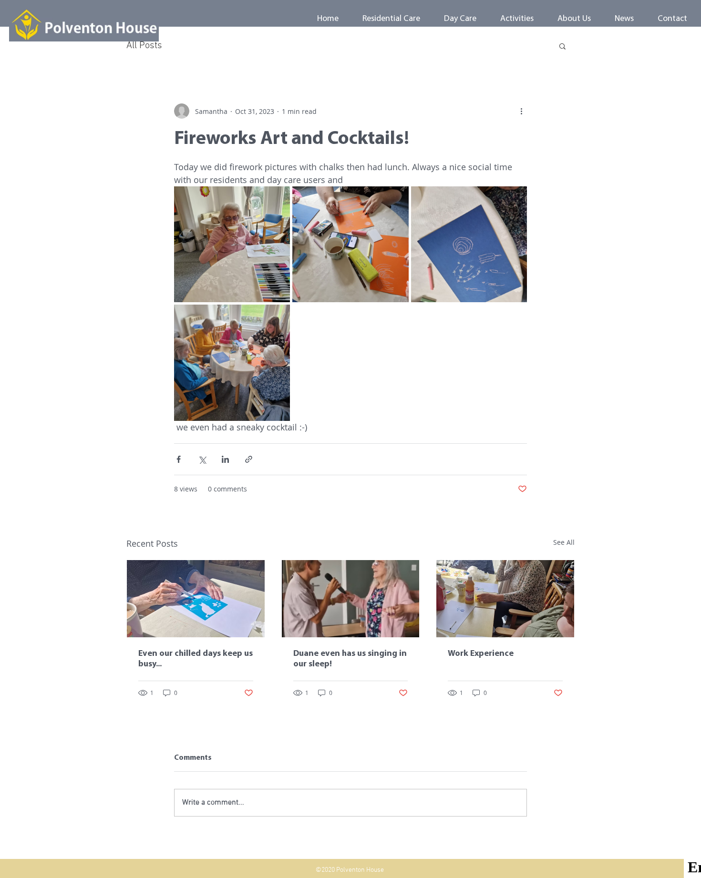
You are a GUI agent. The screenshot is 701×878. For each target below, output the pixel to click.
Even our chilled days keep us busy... (195, 659)
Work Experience (481, 654)
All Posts (144, 45)
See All (564, 542)
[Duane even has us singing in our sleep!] (351, 598)
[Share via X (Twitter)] (201, 459)
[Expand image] (232, 244)
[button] (562, 46)
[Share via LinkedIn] (225, 459)
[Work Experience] (505, 598)
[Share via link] (248, 459)
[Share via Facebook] (178, 459)
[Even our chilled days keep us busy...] (196, 598)
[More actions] (521, 111)
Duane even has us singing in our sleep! (350, 659)
